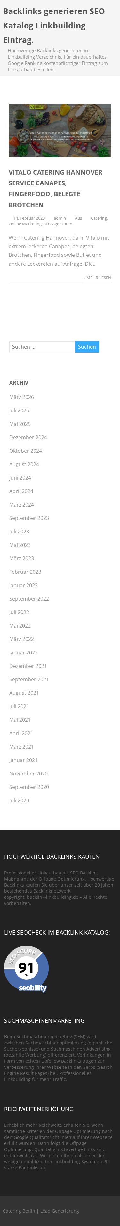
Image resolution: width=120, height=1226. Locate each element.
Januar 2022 (23, 652)
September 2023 (29, 518)
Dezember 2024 (28, 437)
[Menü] (108, 14)
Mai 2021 (20, 719)
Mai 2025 (20, 423)
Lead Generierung (59, 1211)
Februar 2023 (25, 571)
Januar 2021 (23, 760)
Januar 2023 (23, 585)
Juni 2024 (20, 477)
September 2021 (29, 679)
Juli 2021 (19, 706)
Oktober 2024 (25, 450)
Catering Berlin (19, 1211)
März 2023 (21, 558)
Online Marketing (25, 224)
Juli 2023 (19, 531)
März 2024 (21, 504)
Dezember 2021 (28, 666)
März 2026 (21, 397)
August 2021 (24, 692)
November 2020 (28, 773)
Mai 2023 (20, 544)
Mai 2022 (20, 625)
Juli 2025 (19, 410)
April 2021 (21, 733)
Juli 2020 (19, 800)
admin (60, 218)
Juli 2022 (19, 612)
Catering (99, 218)
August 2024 (24, 464)
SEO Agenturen (58, 224)
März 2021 (21, 746)
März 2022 (21, 639)
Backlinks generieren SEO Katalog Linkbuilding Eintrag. (54, 25)
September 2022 (29, 598)
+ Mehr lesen (97, 277)
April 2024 (21, 491)
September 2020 (29, 787)
